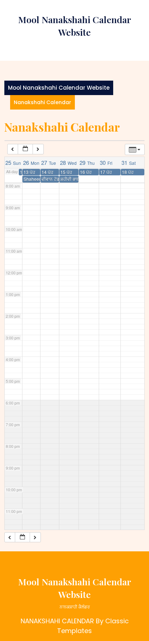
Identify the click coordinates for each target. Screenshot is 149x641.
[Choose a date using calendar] (25, 149)
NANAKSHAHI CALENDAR (57, 620)
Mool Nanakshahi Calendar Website (59, 87)
